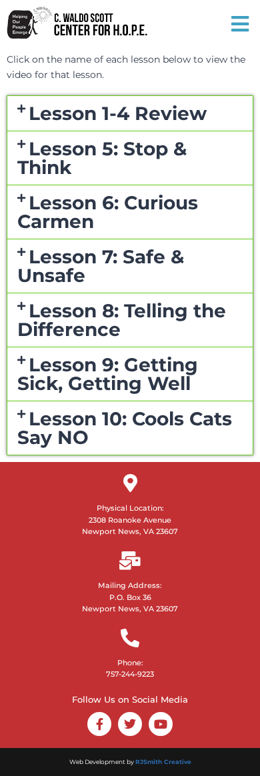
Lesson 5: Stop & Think (102, 158)
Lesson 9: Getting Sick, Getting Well (107, 374)
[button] (130, 113)
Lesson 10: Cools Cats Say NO (124, 428)
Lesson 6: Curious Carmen (107, 212)
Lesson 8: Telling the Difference (121, 320)
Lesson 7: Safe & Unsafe (100, 266)
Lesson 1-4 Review (118, 113)
